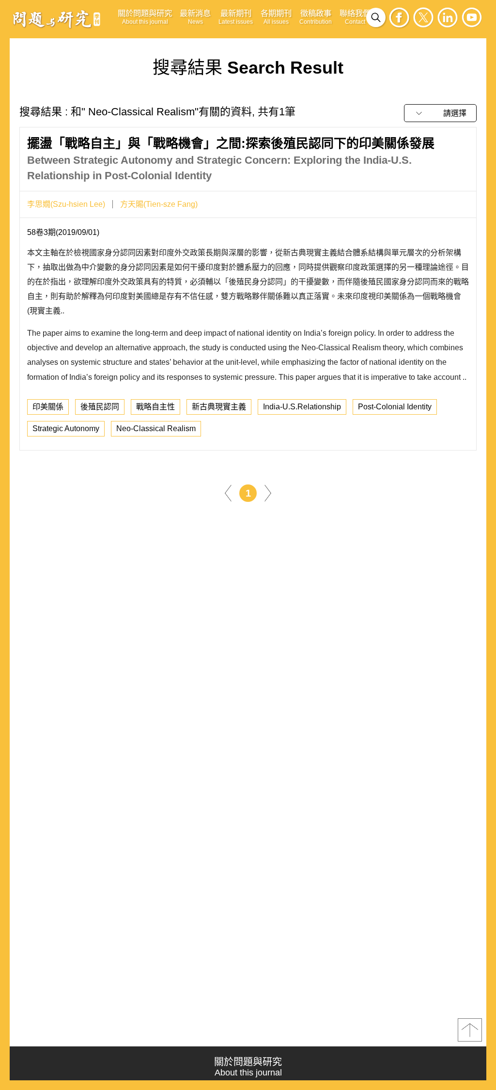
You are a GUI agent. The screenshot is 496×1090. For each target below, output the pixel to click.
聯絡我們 (355, 17)
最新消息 (195, 17)
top (470, 1030)
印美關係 (47, 407)
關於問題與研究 (145, 17)
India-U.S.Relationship (302, 407)
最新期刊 (235, 17)
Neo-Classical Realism (156, 428)
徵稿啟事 (315, 17)
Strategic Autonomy (65, 428)
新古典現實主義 (219, 407)
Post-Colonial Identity (395, 407)
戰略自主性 (155, 407)
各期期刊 (276, 17)
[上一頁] (228, 492)
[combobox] (440, 113)
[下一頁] (268, 492)
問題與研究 (56, 19)
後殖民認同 (99, 407)
